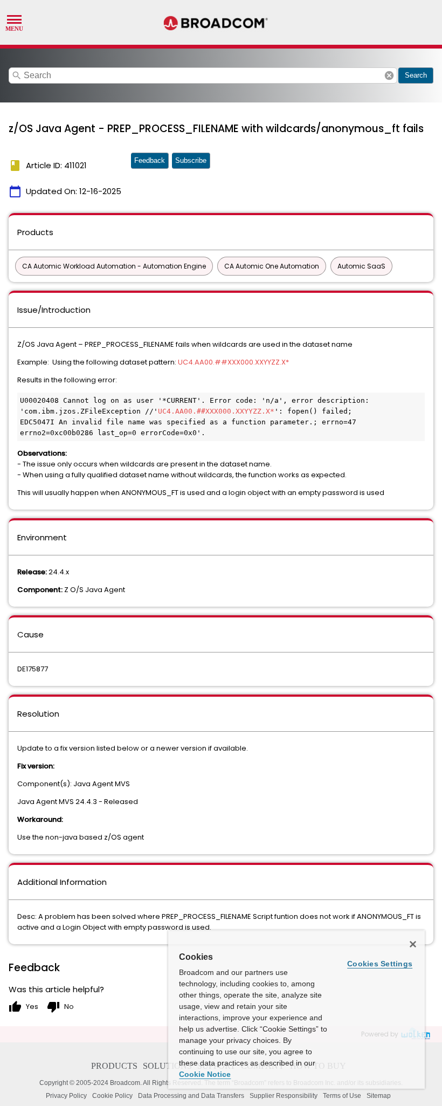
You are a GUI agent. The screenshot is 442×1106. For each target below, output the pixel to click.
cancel (389, 75)
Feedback (149, 160)
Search (416, 75)
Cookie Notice (205, 1074)
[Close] (413, 944)
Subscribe (190, 160)
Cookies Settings (379, 963)
